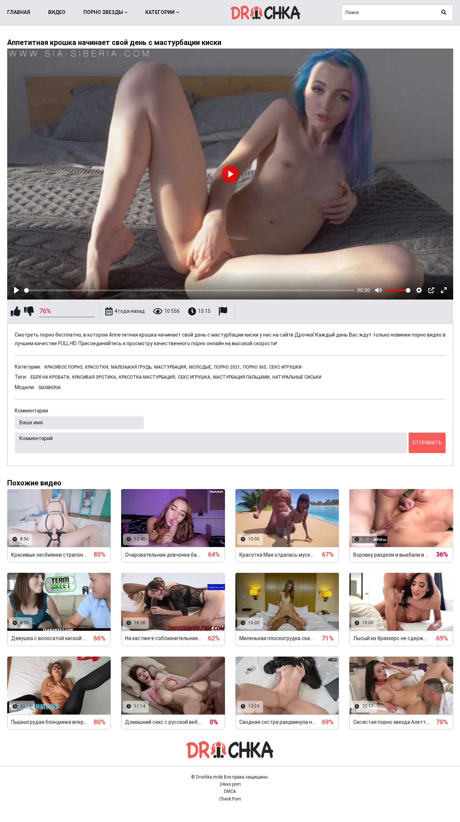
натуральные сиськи (296, 377)
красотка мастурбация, (147, 377)
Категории (160, 12)
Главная (18, 12)
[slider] (189, 290)
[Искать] (443, 12)
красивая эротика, (94, 377)
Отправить (427, 443)
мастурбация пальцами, (242, 377)
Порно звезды (103, 12)
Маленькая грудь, (131, 367)
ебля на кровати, (50, 377)
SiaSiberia (49, 387)
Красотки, (97, 367)
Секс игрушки (285, 367)
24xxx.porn (230, 784)
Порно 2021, (227, 367)
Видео (56, 12)
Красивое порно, (64, 367)
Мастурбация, (170, 367)
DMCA (230, 791)
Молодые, (200, 367)
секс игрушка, (194, 377)
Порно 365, (255, 367)
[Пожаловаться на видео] (224, 311)
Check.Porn (230, 799)
